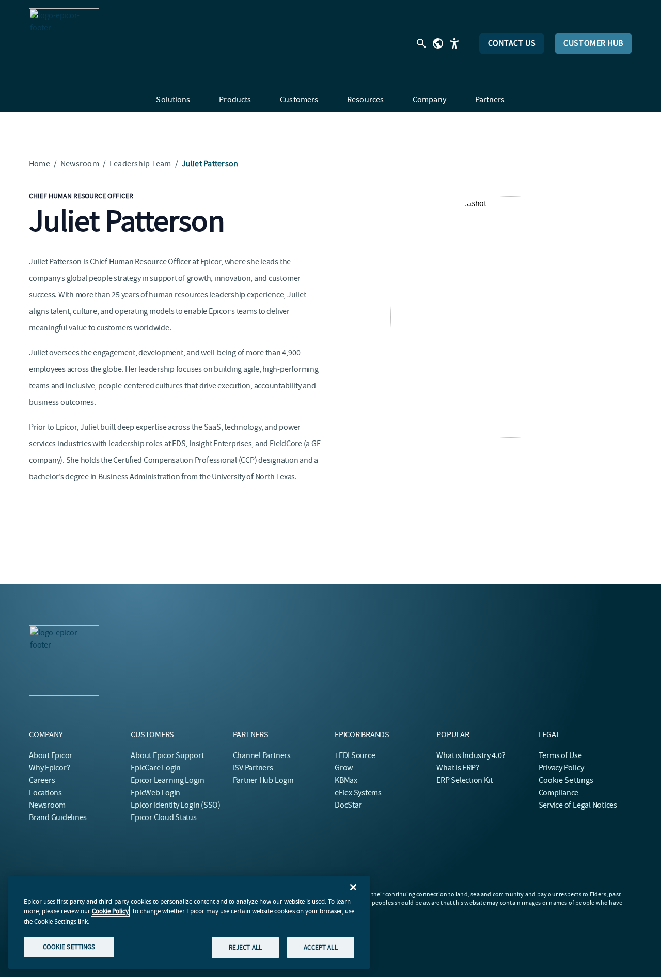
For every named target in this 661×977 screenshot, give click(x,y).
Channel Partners (262, 755)
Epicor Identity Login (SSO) (176, 805)
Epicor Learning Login (167, 780)
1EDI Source (355, 755)
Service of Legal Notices (578, 805)
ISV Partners (253, 768)
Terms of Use (560, 755)
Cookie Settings (566, 780)
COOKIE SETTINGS (69, 946)
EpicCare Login (156, 768)
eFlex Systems (358, 792)
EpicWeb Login (155, 792)
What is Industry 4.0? (470, 755)
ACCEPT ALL (320, 947)
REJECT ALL (245, 947)
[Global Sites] (438, 43)
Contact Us (512, 43)
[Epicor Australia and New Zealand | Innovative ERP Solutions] (64, 43)
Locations (45, 792)
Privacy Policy (561, 768)
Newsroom (79, 164)
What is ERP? (457, 768)
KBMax (346, 780)
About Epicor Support (167, 755)
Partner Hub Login (263, 780)
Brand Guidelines (58, 817)
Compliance (559, 792)
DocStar (348, 805)
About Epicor (50, 755)
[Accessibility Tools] (454, 43)
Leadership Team (140, 164)
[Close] (353, 887)
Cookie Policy (110, 911)
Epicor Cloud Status (163, 817)
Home (39, 164)
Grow (344, 768)
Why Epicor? (49, 768)
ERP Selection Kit (464, 780)
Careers (42, 780)
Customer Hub (593, 43)
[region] (189, 922)
